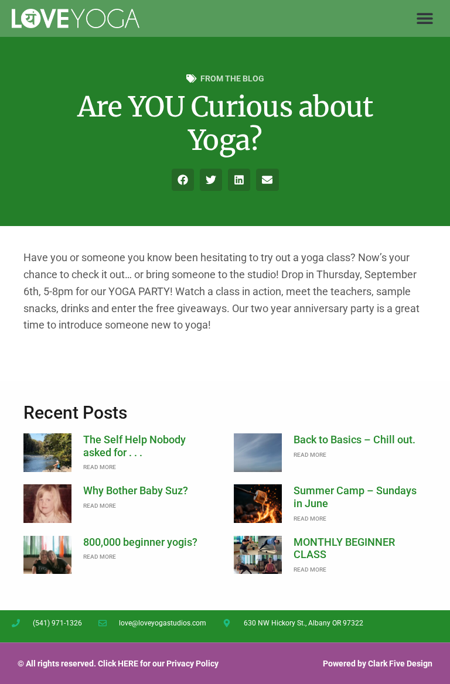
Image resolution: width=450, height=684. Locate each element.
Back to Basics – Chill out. (354, 439)
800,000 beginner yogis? (140, 542)
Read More (99, 467)
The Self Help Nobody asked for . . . (134, 446)
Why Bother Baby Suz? (135, 490)
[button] (425, 18)
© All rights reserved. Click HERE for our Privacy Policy (118, 663)
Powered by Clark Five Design (377, 663)
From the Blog (232, 78)
